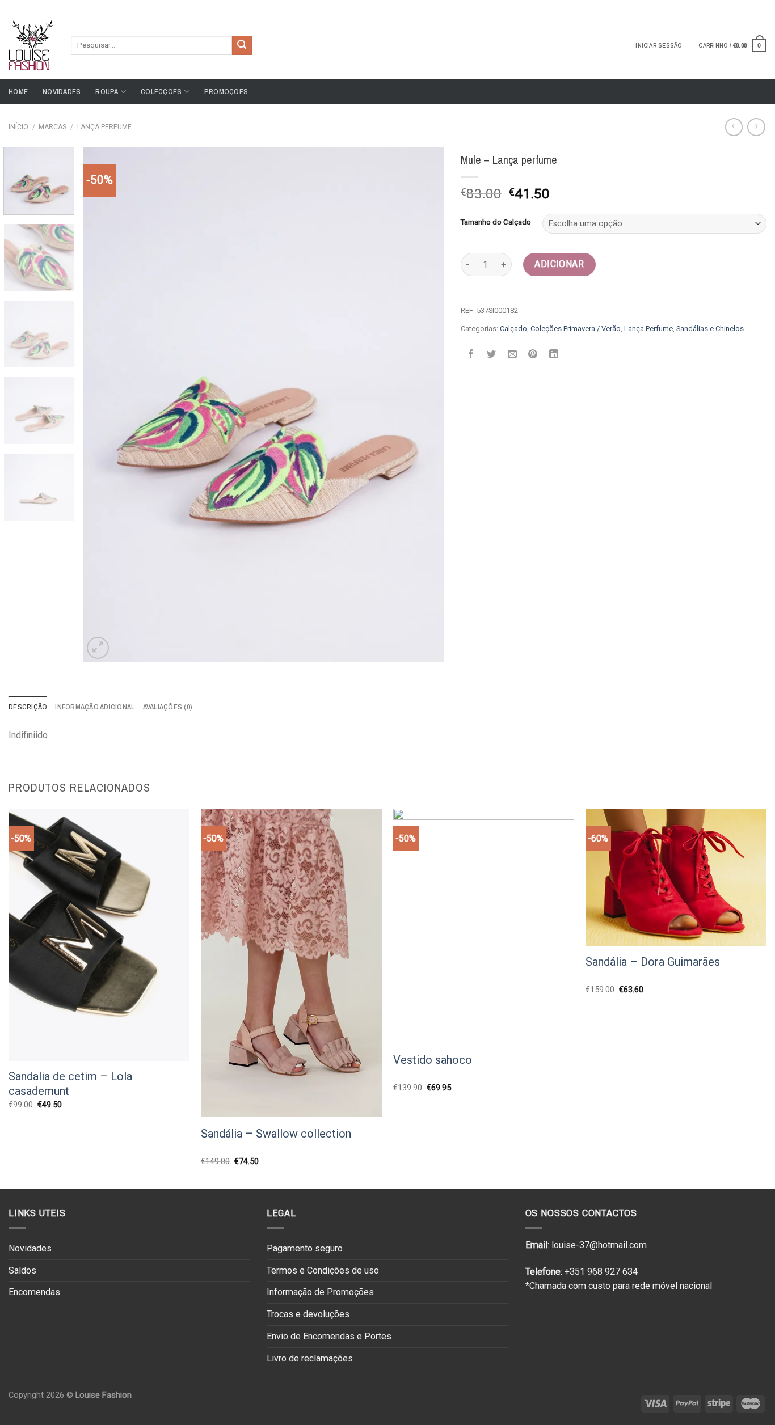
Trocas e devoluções (308, 1314)
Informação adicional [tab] (94, 707)
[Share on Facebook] (470, 354)
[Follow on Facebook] (739, 5)
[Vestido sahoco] (483, 926)
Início (18, 127)
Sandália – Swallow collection (276, 1133)
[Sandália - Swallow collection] (291, 963)
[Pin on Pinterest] (533, 354)
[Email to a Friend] (512, 354)
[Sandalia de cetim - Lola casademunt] (99, 935)
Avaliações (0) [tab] (168, 707)
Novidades (62, 91)
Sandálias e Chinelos (710, 328)
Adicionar (559, 264)
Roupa (106, 91)
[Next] (422, 404)
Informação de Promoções (320, 1292)
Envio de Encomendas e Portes (329, 1336)
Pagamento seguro (305, 1248)
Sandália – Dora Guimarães (653, 962)
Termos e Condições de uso (323, 1270)
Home (18, 91)
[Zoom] (98, 648)
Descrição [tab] (28, 707)
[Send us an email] (760, 5)
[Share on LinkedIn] (553, 354)
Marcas (52, 127)
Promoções (226, 91)
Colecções (161, 91)
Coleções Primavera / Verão (575, 328)
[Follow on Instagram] (750, 5)
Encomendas (34, 1292)
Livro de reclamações (310, 1358)
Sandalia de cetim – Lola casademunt (70, 1083)
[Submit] (241, 45)
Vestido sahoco (432, 1060)
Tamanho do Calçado (496, 222)
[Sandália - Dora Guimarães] (676, 877)
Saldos (22, 1270)
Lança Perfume (104, 127)
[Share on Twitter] (491, 354)
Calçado (513, 328)
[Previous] (104, 404)
